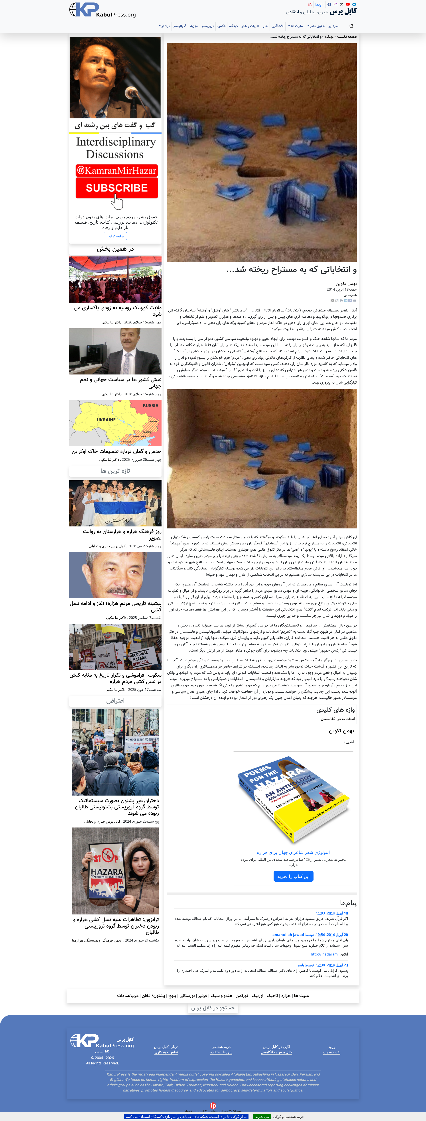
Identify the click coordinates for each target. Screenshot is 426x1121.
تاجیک (272, 995)
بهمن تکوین (346, 284)
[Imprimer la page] (341, 301)
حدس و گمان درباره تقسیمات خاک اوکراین (117, 451)
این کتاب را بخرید (293, 876)
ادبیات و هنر (250, 26)
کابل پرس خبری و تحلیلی (107, 546)
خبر (265, 26)
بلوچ (172, 995)
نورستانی (187, 995)
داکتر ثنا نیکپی (111, 322)
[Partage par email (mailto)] (354, 301)
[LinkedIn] (345, 301)
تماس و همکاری (166, 1052)
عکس (221, 26)
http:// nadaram (324, 954)
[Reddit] (337, 301)
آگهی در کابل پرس (276, 1046)
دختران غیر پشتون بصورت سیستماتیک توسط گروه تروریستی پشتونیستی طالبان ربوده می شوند (117, 807)
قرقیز (202, 995)
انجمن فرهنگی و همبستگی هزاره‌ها (97, 940)
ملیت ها (301, 995)
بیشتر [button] (165, 26)
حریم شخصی (221, 1046)
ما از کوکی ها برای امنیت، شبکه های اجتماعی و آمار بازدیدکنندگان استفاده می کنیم (186, 1116)
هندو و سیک (221, 995)
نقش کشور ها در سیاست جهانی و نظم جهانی (121, 383)
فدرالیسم (180, 26)
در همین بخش (115, 249)
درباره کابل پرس (166, 1046)
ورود (331, 1046)
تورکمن (242, 995)
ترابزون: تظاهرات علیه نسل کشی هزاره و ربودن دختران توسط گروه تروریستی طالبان (116, 926)
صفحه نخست (347, 37)
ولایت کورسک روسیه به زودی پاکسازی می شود (118, 311)
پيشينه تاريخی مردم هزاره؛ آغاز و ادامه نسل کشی (116, 606)
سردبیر (333, 26)
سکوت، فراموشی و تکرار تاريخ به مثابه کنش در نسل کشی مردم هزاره (115, 678)
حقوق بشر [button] (317, 26)
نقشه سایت (331, 1052)
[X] (332, 301)
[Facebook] (350, 301)
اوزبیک (257, 995)
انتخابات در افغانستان (338, 719)
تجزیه (194, 26)
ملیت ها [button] (296, 26)
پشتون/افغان (153, 995)
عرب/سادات (127, 995)
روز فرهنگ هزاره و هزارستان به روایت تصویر (122, 535)
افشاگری (278, 26)
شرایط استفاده (221, 1052)
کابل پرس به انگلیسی (276, 1052)
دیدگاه (233, 26)
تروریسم (208, 26)
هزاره (286, 995)
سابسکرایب (115, 236)
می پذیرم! (262, 1116)
